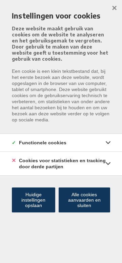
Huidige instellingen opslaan (33, 200)
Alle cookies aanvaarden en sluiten (84, 200)
